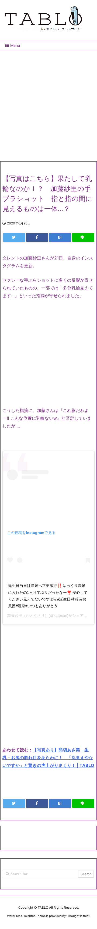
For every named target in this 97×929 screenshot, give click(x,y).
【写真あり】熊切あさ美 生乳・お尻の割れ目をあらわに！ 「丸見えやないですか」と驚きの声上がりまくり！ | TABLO (48, 757)
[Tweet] (14, 237)
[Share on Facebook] (37, 237)
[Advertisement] (48, 103)
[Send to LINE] (83, 237)
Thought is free (77, 916)
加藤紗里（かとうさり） (27, 615)
